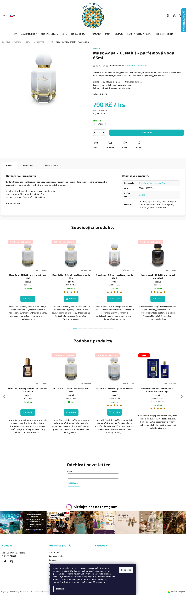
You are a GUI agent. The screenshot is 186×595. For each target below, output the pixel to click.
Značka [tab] (50, 165)
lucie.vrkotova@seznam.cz (15, 552)
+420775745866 (9, 556)
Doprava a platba (56, 556)
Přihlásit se (73, 483)
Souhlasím (126, 569)
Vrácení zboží (54, 552)
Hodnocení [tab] (27, 165)
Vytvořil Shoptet (178, 592)
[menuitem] (14, 34)
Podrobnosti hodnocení (136, 65)
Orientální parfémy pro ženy (152, 183)
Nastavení (60, 588)
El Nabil (96, 48)
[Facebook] (5, 562)
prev (4, 283)
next (182, 283)
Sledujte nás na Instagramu (97, 507)
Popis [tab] (9, 165)
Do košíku (148, 132)
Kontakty (53, 560)
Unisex (142, 194)
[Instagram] (11, 562)
